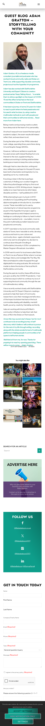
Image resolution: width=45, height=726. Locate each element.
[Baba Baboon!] (22, 4)
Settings (23, 721)
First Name (7, 600)
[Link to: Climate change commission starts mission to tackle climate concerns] (12, 396)
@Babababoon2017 (22, 541)
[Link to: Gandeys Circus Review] (31, 370)
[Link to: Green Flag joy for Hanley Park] (31, 383)
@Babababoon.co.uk (22, 528)
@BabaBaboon (16, 566)
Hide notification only (22, 716)
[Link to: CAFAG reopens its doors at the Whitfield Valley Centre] (12, 415)
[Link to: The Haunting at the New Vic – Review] (31, 418)
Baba (32, 346)
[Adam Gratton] (22, 56)
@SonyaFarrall (29, 566)
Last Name (7, 609)
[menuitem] (38, 4)
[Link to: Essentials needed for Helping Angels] (12, 370)
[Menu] (39, 4)
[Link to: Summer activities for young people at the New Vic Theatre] (31, 399)
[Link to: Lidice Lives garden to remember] (12, 382)
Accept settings (23, 711)
